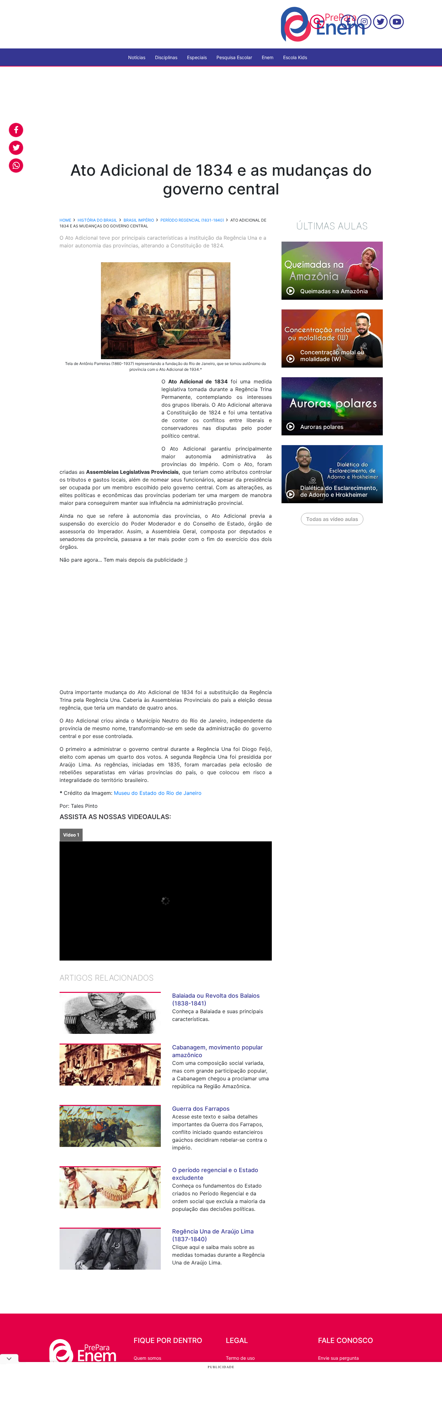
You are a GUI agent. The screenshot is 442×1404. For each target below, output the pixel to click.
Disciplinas (166, 57)
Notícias (136, 57)
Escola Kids (295, 57)
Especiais (197, 57)
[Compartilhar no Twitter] (16, 147)
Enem (267, 57)
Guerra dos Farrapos (201, 1108)
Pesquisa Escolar (234, 57)
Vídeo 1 (71, 834)
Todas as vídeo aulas (332, 519)
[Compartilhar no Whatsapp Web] (16, 165)
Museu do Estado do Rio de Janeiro (158, 793)
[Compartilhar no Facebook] (16, 130)
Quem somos (147, 1358)
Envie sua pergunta (338, 1358)
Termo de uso (240, 1358)
